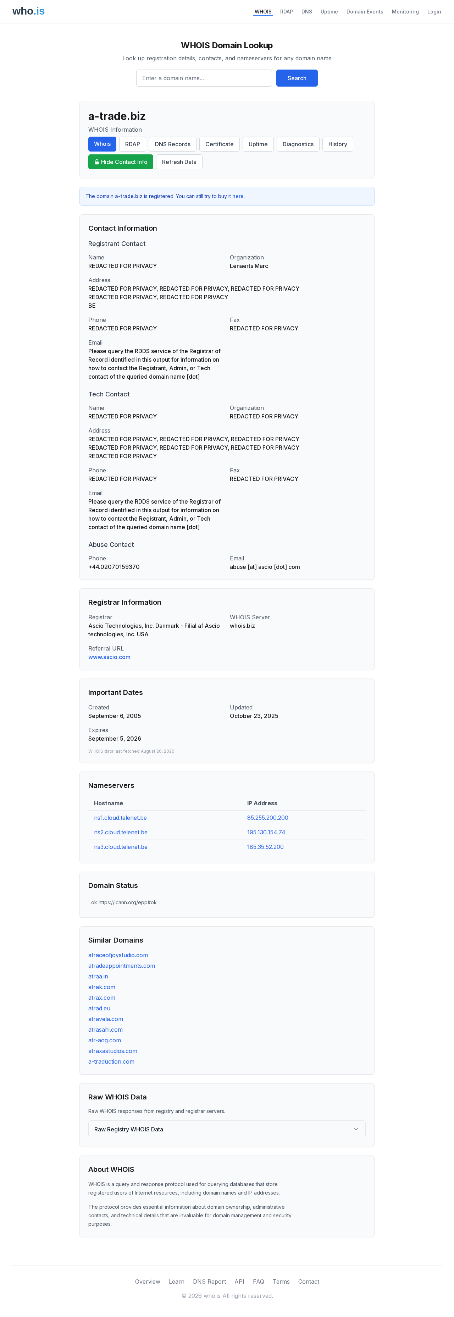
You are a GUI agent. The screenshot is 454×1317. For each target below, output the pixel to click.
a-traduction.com (111, 1061)
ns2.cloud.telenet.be (121, 832)
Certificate (219, 144)
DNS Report (209, 1281)
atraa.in (98, 976)
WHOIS (263, 12)
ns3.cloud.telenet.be (121, 846)
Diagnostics (298, 144)
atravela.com (105, 1018)
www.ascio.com (109, 656)
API (239, 1281)
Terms (281, 1281)
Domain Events (365, 12)
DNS (306, 12)
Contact (308, 1281)
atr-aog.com (104, 1040)
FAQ (258, 1281)
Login (434, 12)
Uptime (329, 12)
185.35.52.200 (265, 846)
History (337, 144)
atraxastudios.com (112, 1050)
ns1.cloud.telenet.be (120, 817)
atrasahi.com (105, 1029)
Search (297, 78)
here (238, 196)
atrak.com (101, 987)
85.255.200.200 (267, 817)
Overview (147, 1281)
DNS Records (172, 144)
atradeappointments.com (121, 965)
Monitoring (405, 12)
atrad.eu (99, 1008)
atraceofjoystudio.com (118, 955)
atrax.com (101, 997)
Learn (176, 1281)
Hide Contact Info (124, 161)
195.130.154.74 (266, 832)
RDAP (286, 12)
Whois (102, 143)
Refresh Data (179, 161)
